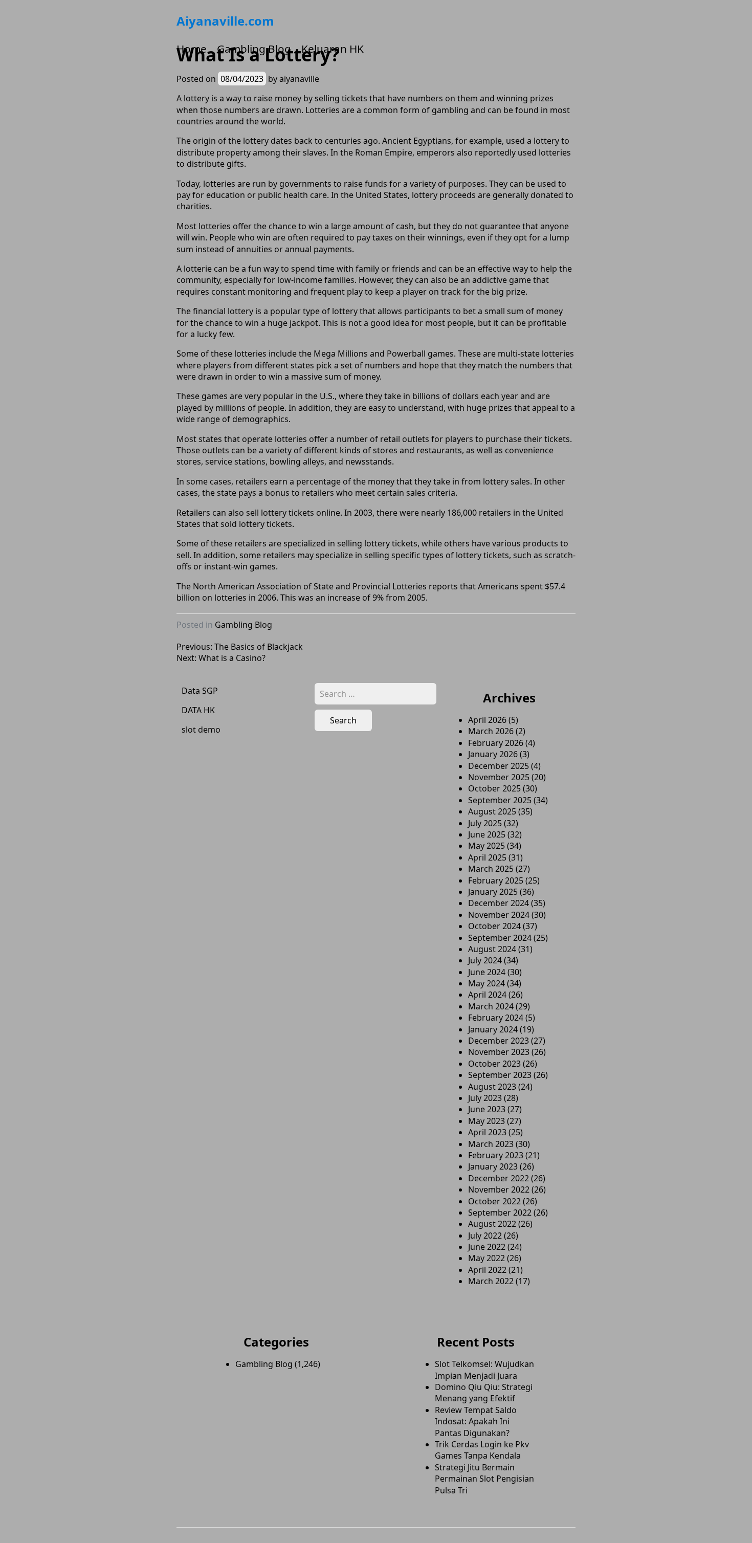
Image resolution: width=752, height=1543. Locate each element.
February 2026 (495, 742)
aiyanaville (299, 78)
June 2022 (486, 1246)
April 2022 (487, 1269)
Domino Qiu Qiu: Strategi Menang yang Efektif (484, 1392)
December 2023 (498, 1040)
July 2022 (485, 1235)
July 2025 (485, 823)
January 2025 (493, 891)
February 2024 (495, 1017)
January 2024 (493, 1029)
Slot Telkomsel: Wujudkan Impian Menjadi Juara (484, 1369)
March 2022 (491, 1281)
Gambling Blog (254, 48)
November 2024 (498, 914)
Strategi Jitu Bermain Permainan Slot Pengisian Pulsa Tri (484, 1479)
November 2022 (498, 1189)
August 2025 (492, 811)
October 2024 (494, 926)
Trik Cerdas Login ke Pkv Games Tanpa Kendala (482, 1450)
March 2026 (491, 731)
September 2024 (500, 937)
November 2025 (498, 777)
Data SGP (200, 690)
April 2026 (487, 719)
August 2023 (492, 1086)
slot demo (201, 729)
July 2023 (485, 1098)
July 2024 (485, 960)
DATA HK (198, 710)
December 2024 (498, 903)
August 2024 (492, 949)
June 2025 (486, 834)
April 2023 (487, 1132)
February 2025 (495, 880)
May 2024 (486, 983)
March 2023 (491, 1144)
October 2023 (494, 1063)
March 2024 (491, 1006)
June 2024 (486, 972)
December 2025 (498, 766)
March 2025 (491, 868)
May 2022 (486, 1258)
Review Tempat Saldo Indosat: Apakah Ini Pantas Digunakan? (476, 1421)
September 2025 (500, 800)
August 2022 (492, 1223)
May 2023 (486, 1121)
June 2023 (486, 1109)
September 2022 (500, 1212)
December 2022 (498, 1178)
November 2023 (498, 1051)
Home (191, 48)
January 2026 (493, 754)
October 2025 (494, 788)
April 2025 (487, 857)
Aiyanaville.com (225, 20)
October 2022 (494, 1201)
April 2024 (487, 994)
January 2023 (493, 1166)
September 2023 (500, 1075)
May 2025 (486, 845)
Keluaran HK (332, 48)
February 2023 (495, 1155)
